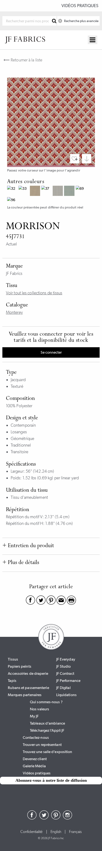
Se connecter (51, 352)
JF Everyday (65, 659)
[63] (58, 191)
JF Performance (68, 680)
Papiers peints (19, 666)
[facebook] (32, 818)
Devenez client (35, 759)
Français (75, 832)
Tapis (12, 680)
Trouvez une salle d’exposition (47, 751)
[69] (81, 191)
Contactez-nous (36, 737)
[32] (13, 191)
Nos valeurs (39, 709)
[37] (47, 191)
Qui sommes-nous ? (46, 702)
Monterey (14, 312)
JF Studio (63, 666)
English (56, 832)
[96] (13, 200)
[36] (35, 191)
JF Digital (63, 687)
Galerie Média (34, 766)
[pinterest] (55, 818)
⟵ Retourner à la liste (23, 60)
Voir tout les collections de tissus (34, 293)
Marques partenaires (25, 695)
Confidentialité (31, 832)
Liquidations (66, 695)
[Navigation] (92, 39)
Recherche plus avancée (80, 21)
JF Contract (65, 673)
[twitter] (44, 818)
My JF (34, 716)
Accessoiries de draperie (28, 673)
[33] (24, 191)
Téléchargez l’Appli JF (47, 730)
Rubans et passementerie (28, 687)
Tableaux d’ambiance (47, 723)
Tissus (13, 659)
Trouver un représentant (42, 744)
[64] (69, 191)
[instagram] (67, 818)
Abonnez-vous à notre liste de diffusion (51, 780)
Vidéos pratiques (79, 6)
